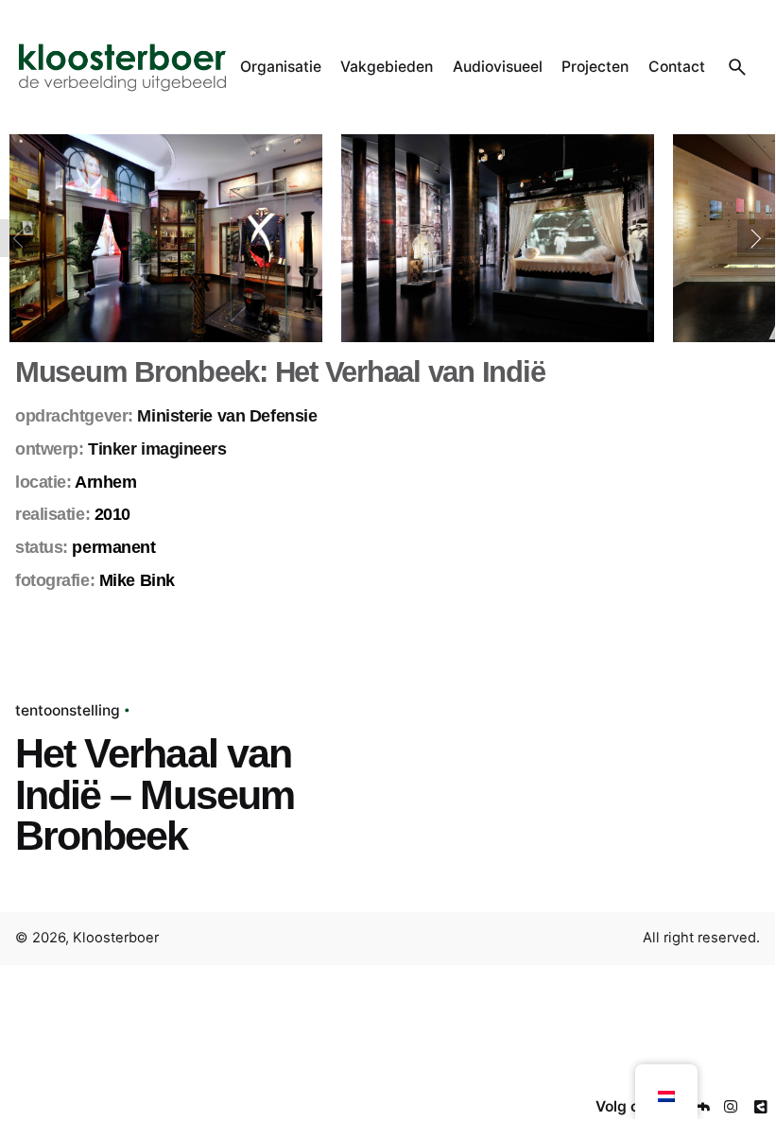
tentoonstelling (67, 710)
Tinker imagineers (157, 449)
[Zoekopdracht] (737, 67)
